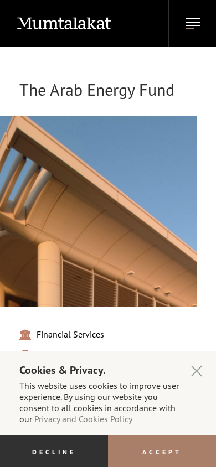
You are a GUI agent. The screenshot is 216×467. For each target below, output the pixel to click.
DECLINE (54, 451)
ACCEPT (162, 451)
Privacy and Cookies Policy (83, 418)
